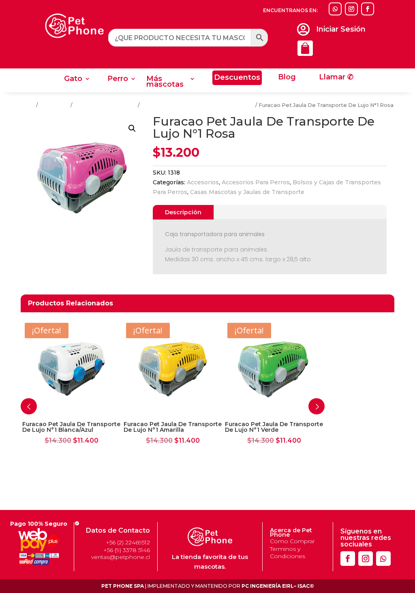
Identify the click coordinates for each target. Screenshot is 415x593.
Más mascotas (165, 82)
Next (316, 406)
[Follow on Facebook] (367, 8)
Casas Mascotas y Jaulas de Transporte (247, 192)
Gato (73, 79)
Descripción (183, 212)
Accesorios (54, 105)
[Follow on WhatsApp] (335, 8)
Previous (29, 406)
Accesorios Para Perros (105, 105)
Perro (117, 79)
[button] (132, 128)
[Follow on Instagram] (351, 8)
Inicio (28, 105)
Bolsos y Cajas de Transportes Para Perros (197, 105)
